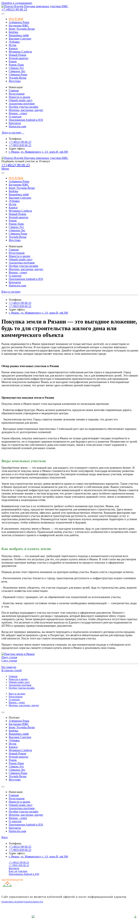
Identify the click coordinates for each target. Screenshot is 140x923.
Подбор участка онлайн (23, 106)
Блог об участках (18, 871)
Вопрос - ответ (18, 113)
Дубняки (14, 41)
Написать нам (17, 126)
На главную (8, 667)
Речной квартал (18, 58)
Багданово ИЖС (19, 25)
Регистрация (16, 93)
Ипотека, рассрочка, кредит (26, 110)
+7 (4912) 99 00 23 (14, 9)
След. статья (9, 660)
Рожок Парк (16, 64)
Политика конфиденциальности (22, 902)
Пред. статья (9, 657)
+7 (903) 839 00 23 (20, 145)
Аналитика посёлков (22, 103)
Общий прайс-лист (20, 100)
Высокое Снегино (20, 38)
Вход (4, 837)
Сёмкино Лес (17, 71)
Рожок (13, 61)
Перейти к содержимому (16, 3)
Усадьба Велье (17, 77)
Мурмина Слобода (20, 51)
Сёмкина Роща (18, 74)
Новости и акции (19, 97)
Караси (13, 48)
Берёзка (13, 32)
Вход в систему (12, 132)
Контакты (15, 123)
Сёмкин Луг (16, 67)
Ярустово (15, 81)
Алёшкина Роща (19, 22)
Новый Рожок (17, 54)
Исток (12, 45)
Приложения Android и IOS (26, 119)
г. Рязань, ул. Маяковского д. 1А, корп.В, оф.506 (38, 151)
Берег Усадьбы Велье (22, 28)
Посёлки (16, 19)
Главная (14, 90)
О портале (15, 116)
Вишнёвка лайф (19, 35)
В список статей (11, 670)
